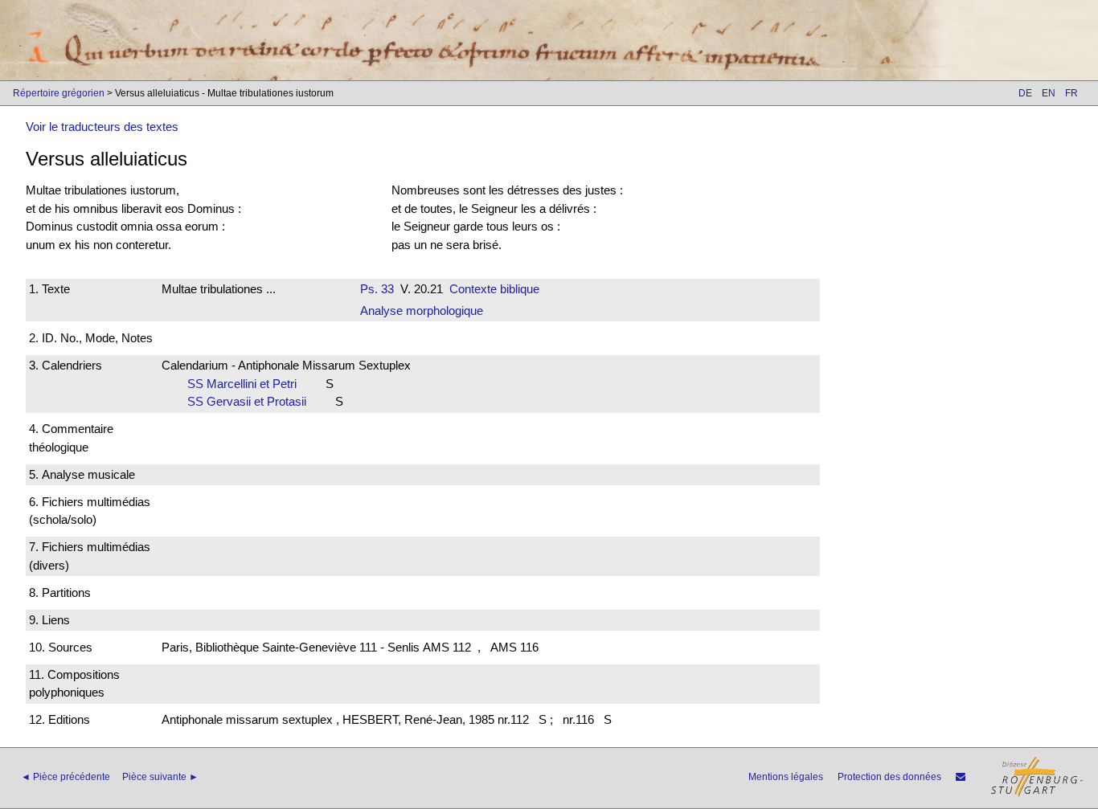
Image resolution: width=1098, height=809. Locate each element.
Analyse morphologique (421, 310)
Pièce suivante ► (160, 776)
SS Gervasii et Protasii (251, 401)
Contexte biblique (494, 289)
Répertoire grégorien (58, 93)
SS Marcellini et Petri (246, 383)
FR (1071, 93)
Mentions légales (785, 776)
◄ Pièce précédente (65, 776)
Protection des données (889, 776)
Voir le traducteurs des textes (102, 126)
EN (1048, 93)
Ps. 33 (377, 289)
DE (1025, 93)
